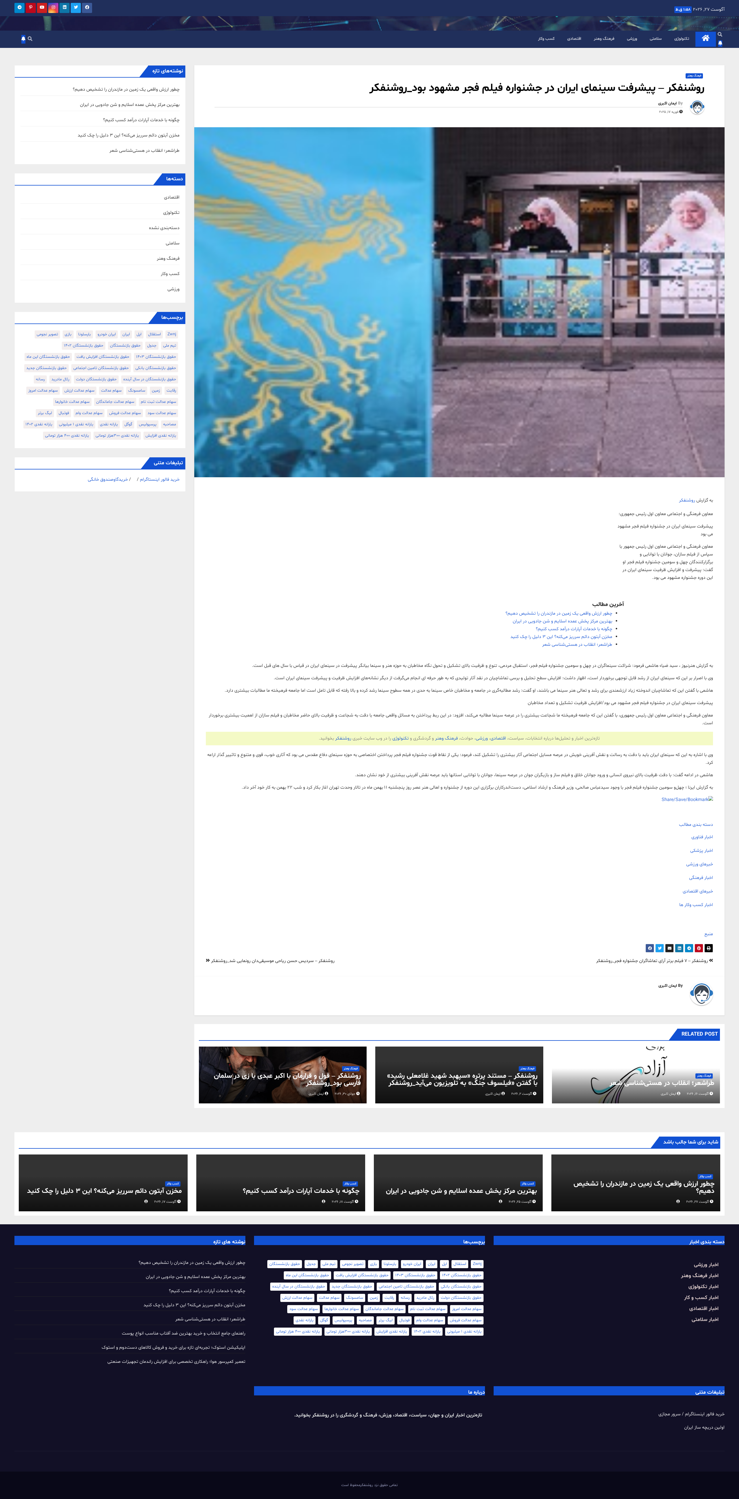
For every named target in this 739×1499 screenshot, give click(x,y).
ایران (126, 334)
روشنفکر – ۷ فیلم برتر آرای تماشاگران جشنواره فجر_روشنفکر (652, 961)
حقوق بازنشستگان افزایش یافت (102, 357)
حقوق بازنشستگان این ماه (48, 357)
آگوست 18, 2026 (343, 1201)
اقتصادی (574, 39)
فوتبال (64, 413)
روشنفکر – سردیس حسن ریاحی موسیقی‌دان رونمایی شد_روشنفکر (272, 961)
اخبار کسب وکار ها (696, 905)
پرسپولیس (147, 424)
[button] (720, 35)
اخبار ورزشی (706, 1264)
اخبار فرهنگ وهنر (700, 1275)
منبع (708, 934)
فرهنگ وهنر (604, 39)
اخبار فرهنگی (701, 878)
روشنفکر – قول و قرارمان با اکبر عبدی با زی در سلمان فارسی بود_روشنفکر (287, 1079)
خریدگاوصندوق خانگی (108, 479)
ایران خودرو (107, 334)
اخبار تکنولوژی (703, 1286)
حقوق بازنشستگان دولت (96, 379)
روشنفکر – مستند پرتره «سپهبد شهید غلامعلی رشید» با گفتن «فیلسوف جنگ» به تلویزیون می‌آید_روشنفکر (462, 1079)
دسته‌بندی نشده (164, 228)
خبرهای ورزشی (699, 864)
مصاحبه (169, 424)
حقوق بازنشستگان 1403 (156, 357)
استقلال (154, 334)
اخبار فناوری (702, 837)
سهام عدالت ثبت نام (158, 402)
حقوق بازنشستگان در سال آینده (149, 379)
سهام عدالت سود (162, 413)
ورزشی (632, 39)
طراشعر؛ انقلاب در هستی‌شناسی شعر (577, 644)
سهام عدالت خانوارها (72, 402)
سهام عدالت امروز (43, 390)
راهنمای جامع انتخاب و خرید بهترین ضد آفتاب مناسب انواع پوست (183, 1333)
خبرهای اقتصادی (698, 891)
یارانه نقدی (109, 424)
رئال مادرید (60, 379)
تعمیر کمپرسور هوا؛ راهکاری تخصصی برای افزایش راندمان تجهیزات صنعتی (176, 1361)
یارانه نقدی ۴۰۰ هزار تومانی (67, 435)
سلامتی (656, 39)
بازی (68, 334)
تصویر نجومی (47, 334)
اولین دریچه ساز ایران (704, 1427)
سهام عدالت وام (89, 413)
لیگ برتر (45, 413)
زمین (156, 390)
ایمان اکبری (667, 103)
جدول (151, 345)
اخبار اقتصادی (704, 1308)
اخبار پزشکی (701, 850)
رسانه (40, 379)
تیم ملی (169, 345)
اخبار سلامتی (705, 1319)
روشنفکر (687, 500)
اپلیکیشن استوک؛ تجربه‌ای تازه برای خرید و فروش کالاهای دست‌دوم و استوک (173, 1347)
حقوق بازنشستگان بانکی (155, 368)
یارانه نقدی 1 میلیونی (76, 424)
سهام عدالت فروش (125, 413)
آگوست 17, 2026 (165, 1201)
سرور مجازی (669, 1414)
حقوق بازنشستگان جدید (46, 368)
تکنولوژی (681, 39)
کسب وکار (546, 39)
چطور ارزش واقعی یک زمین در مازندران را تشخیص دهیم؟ (558, 613)
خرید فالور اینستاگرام (160, 479)
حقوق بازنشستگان (125, 345)
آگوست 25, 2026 (520, 1201)
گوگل (128, 424)
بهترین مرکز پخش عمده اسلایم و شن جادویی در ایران (562, 621)
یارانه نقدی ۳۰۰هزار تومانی (117, 435)
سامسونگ (136, 390)
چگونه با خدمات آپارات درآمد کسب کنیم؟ (574, 629)
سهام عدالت (111, 390)
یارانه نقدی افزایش (160, 435)
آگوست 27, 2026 (697, 1201)
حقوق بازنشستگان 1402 (83, 345)
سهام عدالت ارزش (79, 390)
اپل (139, 334)
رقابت (171, 390)
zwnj (171, 334)
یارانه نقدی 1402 (38, 424)
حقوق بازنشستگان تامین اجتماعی (101, 368)
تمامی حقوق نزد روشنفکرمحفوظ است (369, 1485)
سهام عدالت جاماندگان (115, 402)
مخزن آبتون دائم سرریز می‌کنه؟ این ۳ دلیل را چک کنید (561, 637)
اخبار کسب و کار (701, 1297)
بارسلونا (84, 334)
